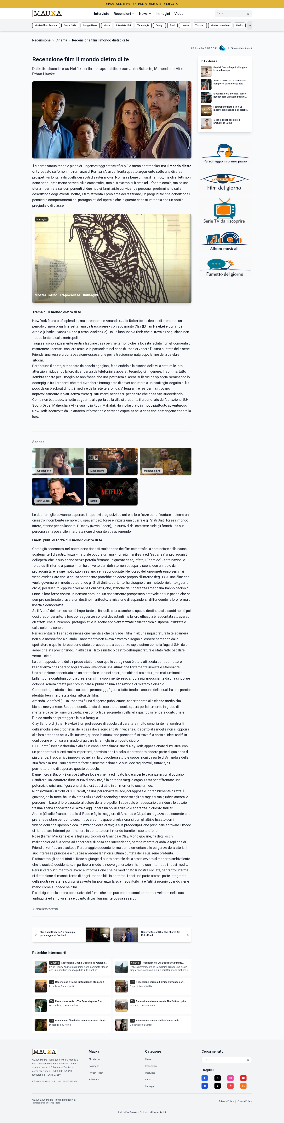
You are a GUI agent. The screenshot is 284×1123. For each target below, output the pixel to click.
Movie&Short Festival (46, 25)
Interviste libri (123, 25)
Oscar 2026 (70, 25)
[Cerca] (248, 13)
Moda (107, 25)
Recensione (41, 40)
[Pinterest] (230, 1086)
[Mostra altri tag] (249, 25)
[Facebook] (205, 1078)
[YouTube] (243, 1078)
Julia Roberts (44, 470)
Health (239, 25)
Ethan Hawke (97, 470)
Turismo (199, 25)
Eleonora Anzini (158, 1112)
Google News (90, 25)
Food (172, 25)
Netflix (93, 501)
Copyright (94, 1066)
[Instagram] (230, 1078)
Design (159, 25)
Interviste (101, 14)
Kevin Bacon (43, 501)
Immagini (163, 14)
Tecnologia (143, 25)
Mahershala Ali (152, 470)
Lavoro (185, 25)
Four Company (132, 1112)
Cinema (61, 40)
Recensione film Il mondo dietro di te (100, 40)
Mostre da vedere (220, 25)
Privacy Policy (96, 1073)
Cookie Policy (244, 1101)
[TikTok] (217, 1086)
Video (179, 14)
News (148, 1059)
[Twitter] (217, 1078)
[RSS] (243, 1086)
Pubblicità (94, 1079)
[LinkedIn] (205, 1086)
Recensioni (151, 1066)
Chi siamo (94, 1059)
